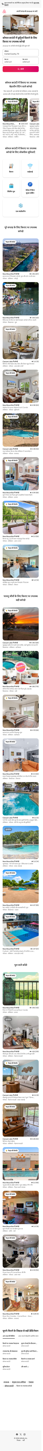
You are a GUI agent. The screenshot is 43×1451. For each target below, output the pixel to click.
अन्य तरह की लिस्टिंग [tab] (9, 1336)
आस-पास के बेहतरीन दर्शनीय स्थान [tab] (28, 1336)
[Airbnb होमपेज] (4, 11)
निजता (19, 1440)
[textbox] (11, 62)
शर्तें (24, 1440)
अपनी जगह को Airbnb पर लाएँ (26, 11)
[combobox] (20, 54)
